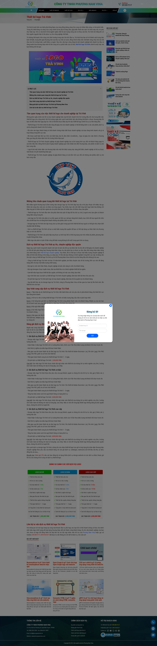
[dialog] (78, 323)
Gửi (92, 336)
